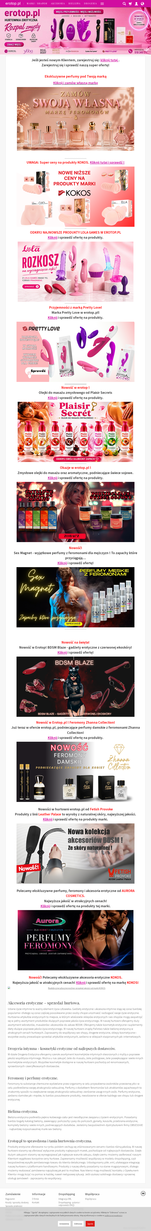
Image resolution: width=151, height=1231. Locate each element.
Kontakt (35, 1202)
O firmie (35, 1198)
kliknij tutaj (109, 60)
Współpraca (90, 1198)
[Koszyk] (130, 3)
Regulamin (10, 1198)
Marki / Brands (37, 3)
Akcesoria (58, 3)
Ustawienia (64, 1223)
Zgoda (90, 1223)
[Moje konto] (136, 3)
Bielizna (75, 3)
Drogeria (90, 3)
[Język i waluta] (142, 3)
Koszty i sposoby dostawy (17, 1202)
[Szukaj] (124, 3)
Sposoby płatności (13, 1206)
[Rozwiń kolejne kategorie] (102, 3)
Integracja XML (65, 1198)
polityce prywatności (113, 1215)
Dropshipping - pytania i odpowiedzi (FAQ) (69, 1204)
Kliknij (52, 237)
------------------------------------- (75, 383)
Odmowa (78, 1223)
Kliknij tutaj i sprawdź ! (107, 162)
